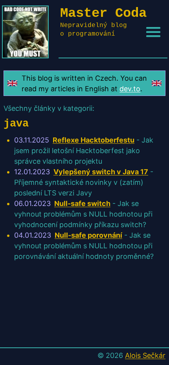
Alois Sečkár (145, 355)
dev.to (129, 89)
